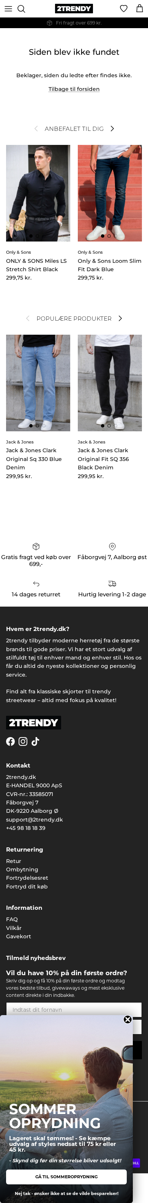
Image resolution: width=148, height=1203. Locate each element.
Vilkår (14, 928)
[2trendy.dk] (74, 8)
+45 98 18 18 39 (26, 828)
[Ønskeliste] (123, 9)
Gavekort (18, 936)
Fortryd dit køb (27, 886)
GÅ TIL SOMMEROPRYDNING (66, 1176)
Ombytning (22, 869)
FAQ (12, 919)
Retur (13, 861)
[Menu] (8, 8)
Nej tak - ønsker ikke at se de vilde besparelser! (66, 1193)
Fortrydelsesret (27, 877)
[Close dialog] (127, 1019)
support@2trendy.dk (34, 819)
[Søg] (25, 8)
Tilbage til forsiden (74, 89)
